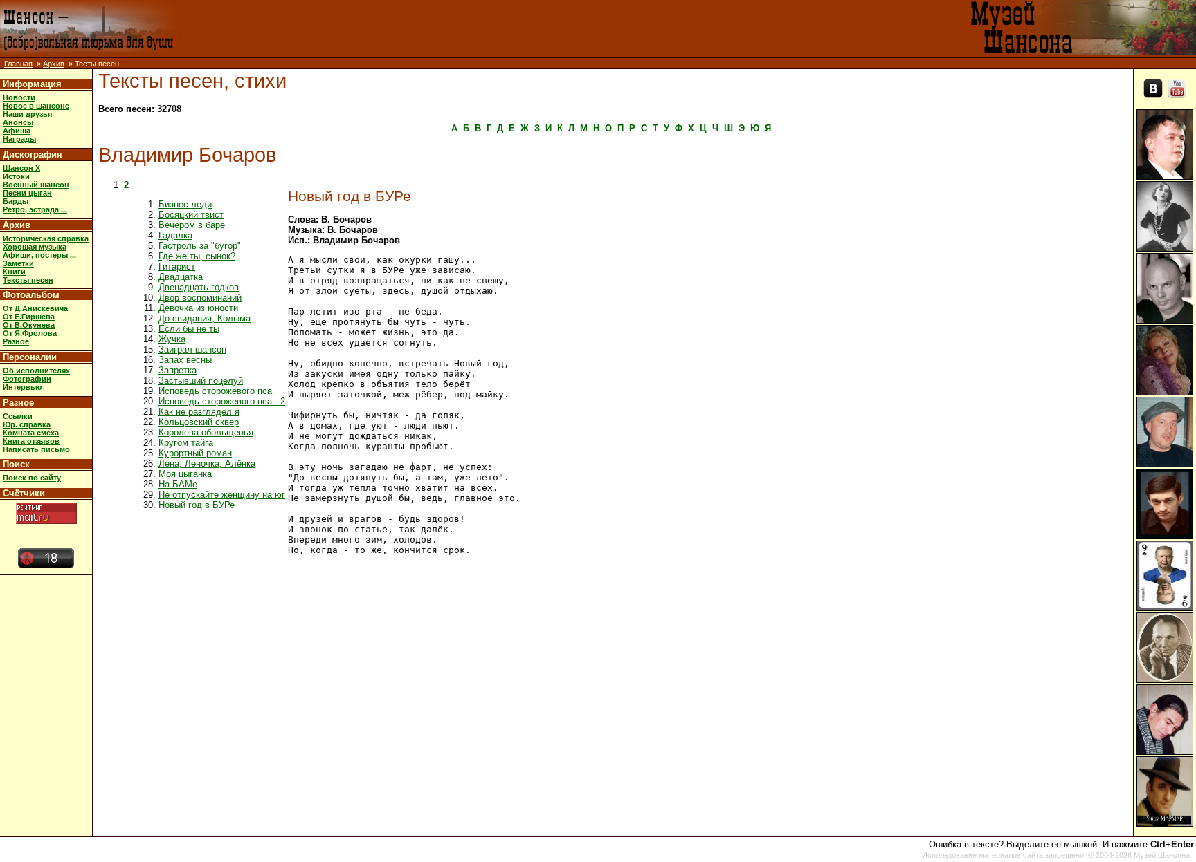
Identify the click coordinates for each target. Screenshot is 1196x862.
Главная (18, 63)
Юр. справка (27, 424)
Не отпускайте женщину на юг (221, 494)
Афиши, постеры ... (39, 255)
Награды (19, 139)
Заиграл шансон (192, 349)
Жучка (171, 339)
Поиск (16, 464)
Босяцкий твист (191, 214)
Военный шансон (36, 184)
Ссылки (18, 416)
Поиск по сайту (32, 478)
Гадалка (175, 235)
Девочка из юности (198, 308)
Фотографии (27, 379)
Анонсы (18, 122)
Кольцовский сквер (198, 422)
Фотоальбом (31, 295)
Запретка (177, 370)
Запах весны (185, 360)
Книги (14, 272)
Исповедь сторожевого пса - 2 (221, 401)
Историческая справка (46, 238)
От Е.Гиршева (29, 316)
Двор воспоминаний (200, 297)
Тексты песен (28, 280)
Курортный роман (195, 453)
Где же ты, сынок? (196, 256)
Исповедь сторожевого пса (215, 391)
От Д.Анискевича (35, 308)
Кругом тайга (185, 443)
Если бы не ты (188, 329)
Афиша (16, 131)
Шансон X (21, 168)
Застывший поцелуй (200, 380)
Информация (32, 84)
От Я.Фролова (30, 333)
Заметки (18, 263)
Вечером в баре (191, 225)
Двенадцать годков (198, 287)
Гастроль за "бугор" (199, 246)
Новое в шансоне (36, 106)
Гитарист (176, 266)
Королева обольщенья (205, 432)
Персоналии (30, 357)
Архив (53, 63)
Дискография (32, 154)
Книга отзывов (31, 441)
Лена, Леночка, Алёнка (206, 463)
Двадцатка (180, 277)
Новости (19, 97)
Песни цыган (27, 193)
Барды (15, 201)
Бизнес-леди (185, 204)
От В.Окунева (29, 325)
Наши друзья (27, 114)
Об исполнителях (36, 370)
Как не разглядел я (198, 411)
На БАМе (177, 484)
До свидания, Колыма (204, 318)
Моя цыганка (185, 474)
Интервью (22, 387)
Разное (16, 341)
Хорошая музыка (34, 247)
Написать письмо (36, 449)
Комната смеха (31, 433)
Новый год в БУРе (196, 505)
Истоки (16, 176)
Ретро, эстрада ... (35, 209)
